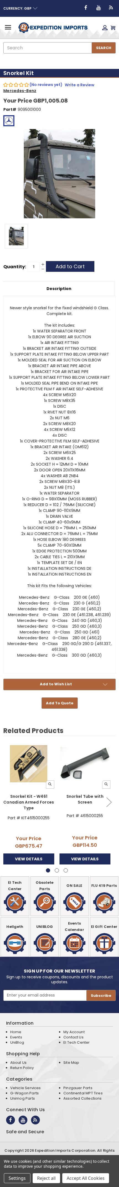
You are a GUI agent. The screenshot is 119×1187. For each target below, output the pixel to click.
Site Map (71, 1062)
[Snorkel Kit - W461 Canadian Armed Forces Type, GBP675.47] (28, 763)
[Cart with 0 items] (113, 27)
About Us (18, 1062)
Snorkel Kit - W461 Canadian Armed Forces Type (28, 802)
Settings (17, 1178)
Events (16, 1037)
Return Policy (22, 1067)
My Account (74, 1032)
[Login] (105, 27)
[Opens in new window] (85, 7)
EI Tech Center (76, 1042)
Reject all (46, 1178)
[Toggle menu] (7, 27)
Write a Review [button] (79, 85)
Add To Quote (59, 703)
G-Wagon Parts (24, 1093)
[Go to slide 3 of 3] (66, 870)
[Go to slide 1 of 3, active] (48, 870)
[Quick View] (50, 784)
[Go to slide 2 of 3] (108, 802)
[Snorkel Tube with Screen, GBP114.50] (85, 763)
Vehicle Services (25, 1088)
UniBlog (17, 1042)
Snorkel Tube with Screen (85, 799)
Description (58, 288)
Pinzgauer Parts (77, 1088)
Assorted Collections (82, 1098)
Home (16, 1032)
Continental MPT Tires (83, 1093)
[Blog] (111, 7)
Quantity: (14, 267)
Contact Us (73, 1037)
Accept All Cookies (86, 1178)
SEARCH (103, 47)
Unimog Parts (22, 1098)
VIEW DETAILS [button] (28, 859)
